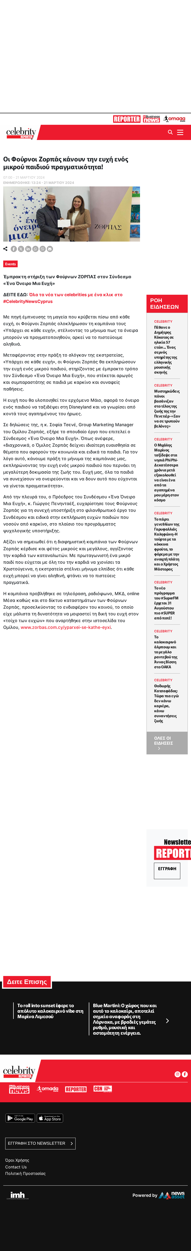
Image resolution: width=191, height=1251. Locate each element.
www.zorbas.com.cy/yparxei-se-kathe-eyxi (66, 627)
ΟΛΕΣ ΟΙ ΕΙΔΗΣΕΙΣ (163, 741)
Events (10, 263)
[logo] (22, 132)
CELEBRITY (163, 321)
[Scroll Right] (167, 1021)
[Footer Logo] (20, 1074)
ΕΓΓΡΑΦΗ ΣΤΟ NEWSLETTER (37, 1143)
